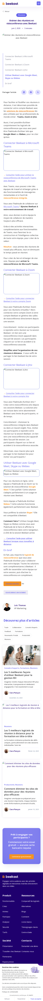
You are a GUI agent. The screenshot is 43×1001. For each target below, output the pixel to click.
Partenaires (7, 956)
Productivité (26, 635)
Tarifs (5, 932)
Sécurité (6, 927)
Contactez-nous (28, 951)
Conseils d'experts (11, 668)
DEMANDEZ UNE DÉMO (12, 584)
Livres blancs (27, 922)
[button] (38, 3)
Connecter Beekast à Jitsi (16, 70)
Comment (25, 917)
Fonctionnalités (9, 901)
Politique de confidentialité (10, 992)
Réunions (21, 15)
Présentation (8, 946)
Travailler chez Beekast (12, 951)
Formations (19, 631)
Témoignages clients (30, 927)
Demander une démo (30, 946)
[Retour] (3, 11)
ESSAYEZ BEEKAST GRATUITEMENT (16, 592)
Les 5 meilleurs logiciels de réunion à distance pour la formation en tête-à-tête (19, 733)
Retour (7, 11)
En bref (8, 83)
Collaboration (16, 627)
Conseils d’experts (31, 627)
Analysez (6, 922)
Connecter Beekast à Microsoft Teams (19, 57)
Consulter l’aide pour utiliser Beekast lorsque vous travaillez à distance (19, 541)
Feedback (7, 631)
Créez (5, 906)
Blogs (24, 911)
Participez (6, 917)
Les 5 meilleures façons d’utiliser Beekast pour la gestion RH (18, 674)
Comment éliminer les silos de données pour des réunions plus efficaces (21, 791)
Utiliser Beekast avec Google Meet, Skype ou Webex (21, 76)
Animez (5, 911)
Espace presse (8, 962)
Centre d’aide (27, 932)
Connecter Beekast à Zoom (17, 64)
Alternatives (26, 906)
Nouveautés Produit (11, 635)
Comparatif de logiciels (30, 901)
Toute (6, 627)
